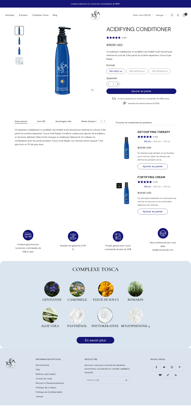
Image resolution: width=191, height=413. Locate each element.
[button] (116, 37)
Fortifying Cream (151, 177)
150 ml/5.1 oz (115, 71)
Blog (55, 15)
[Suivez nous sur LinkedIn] (176, 375)
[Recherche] (172, 15)
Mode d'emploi (89, 121)
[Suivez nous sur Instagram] (172, 367)
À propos (23, 15)
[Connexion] (178, 15)
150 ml (147, 141)
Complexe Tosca (40, 15)
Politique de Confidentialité (49, 392)
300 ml (156, 141)
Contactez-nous (44, 378)
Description (21, 121)
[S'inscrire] (126, 380)
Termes (39, 396)
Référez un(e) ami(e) (46, 374)
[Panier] (184, 15)
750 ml (166, 141)
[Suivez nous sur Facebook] (156, 367)
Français (160, 15)
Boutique (10, 15)
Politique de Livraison (46, 387)
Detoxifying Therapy (154, 132)
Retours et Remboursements (50, 383)
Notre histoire (42, 365)
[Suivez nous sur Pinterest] (179, 367)
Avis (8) (41, 121)
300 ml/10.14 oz (137, 71)
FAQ (38, 369)
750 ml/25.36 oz (160, 71)
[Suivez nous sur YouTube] (160, 375)
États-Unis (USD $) (142, 15)
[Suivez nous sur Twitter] (164, 367)
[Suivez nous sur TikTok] (168, 375)
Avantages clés (63, 121)
